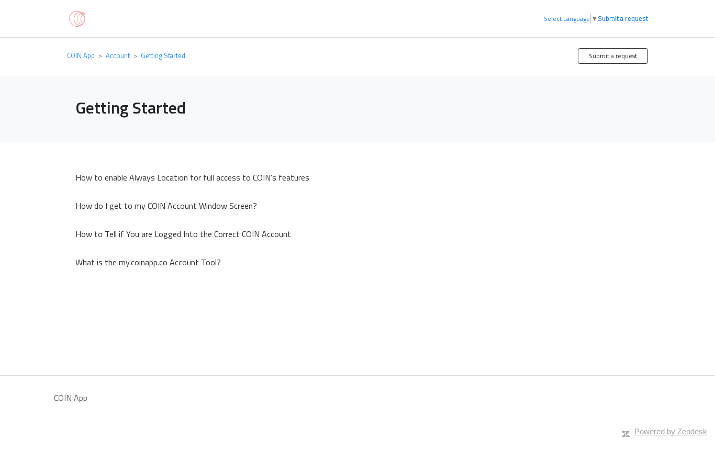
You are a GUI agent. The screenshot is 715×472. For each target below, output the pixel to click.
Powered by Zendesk (670, 431)
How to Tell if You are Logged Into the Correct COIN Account (183, 234)
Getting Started (163, 55)
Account (118, 55)
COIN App (81, 55)
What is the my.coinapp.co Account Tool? (148, 262)
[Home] (76, 18)
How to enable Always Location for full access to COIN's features (192, 177)
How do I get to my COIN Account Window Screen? (166, 205)
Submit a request (623, 19)
